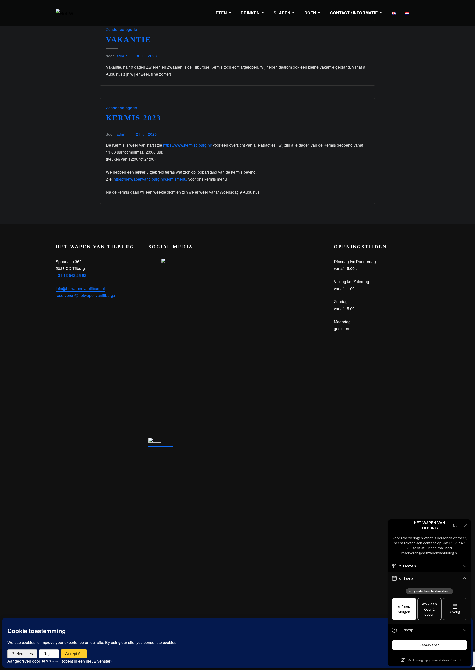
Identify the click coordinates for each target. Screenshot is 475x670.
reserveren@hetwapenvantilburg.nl (86, 295)
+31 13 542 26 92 (71, 275)
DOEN (310, 13)
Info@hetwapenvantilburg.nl (80, 288)
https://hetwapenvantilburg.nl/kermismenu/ (150, 179)
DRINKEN (251, 13)
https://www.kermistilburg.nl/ (187, 145)
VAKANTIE (128, 39)
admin (117, 55)
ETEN (222, 13)
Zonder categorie (121, 29)
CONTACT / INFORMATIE (354, 13)
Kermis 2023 (133, 118)
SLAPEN (282, 13)
